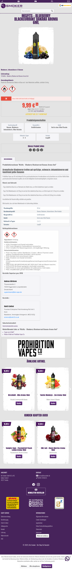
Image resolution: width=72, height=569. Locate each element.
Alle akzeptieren (35, 566)
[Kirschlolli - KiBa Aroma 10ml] (19, 383)
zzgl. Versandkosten (39, 111)
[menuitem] (37, 11)
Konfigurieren (47, 566)
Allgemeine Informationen (42, 516)
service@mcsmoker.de (44, 476)
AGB (2, 539)
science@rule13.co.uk (11, 317)
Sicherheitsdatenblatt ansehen (10, 326)
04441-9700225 (42, 478)
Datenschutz (39, 529)
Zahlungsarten (4, 526)
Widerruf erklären (42, 536)
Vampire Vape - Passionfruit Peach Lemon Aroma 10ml (19, 449)
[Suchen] (52, 11)
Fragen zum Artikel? (9, 332)
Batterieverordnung (5, 516)
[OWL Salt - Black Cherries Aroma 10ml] (53, 436)
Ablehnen (24, 566)
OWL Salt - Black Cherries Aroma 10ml (53, 449)
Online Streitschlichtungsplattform (44, 526)
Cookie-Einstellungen (41, 520)
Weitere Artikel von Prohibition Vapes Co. (14, 334)
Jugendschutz (39, 523)
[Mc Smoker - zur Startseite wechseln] (11, 6)
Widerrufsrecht (4, 535)
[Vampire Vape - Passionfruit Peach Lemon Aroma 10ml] (19, 436)
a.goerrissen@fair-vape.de (13, 292)
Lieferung (3, 532)
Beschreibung (8, 159)
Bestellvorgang (4, 520)
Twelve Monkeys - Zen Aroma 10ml (53, 395)
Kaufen (19, 403)
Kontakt (3, 529)
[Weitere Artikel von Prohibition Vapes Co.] (36, 348)
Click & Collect (4, 523)
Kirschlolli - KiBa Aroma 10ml (19, 395)
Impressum (38, 532)
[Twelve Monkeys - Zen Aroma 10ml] (53, 383)
